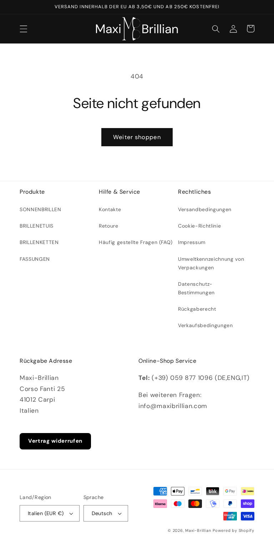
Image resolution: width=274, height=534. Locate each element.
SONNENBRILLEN (40, 209)
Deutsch (102, 513)
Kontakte (110, 209)
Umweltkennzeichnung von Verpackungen (211, 263)
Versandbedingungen (205, 209)
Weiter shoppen (137, 137)
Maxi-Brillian (198, 530)
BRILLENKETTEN (39, 242)
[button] (23, 28)
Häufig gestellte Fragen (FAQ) (136, 242)
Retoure (108, 226)
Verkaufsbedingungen (205, 325)
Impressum (192, 242)
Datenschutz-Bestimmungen (196, 288)
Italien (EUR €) (46, 513)
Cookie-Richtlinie (199, 226)
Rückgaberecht (197, 309)
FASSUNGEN (35, 259)
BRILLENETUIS (37, 226)
